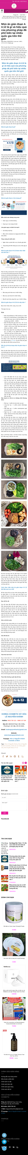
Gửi (5, 813)
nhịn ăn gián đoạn (9, 747)
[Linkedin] (11, 756)
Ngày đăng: (4, 41)
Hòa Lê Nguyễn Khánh (11, 744)
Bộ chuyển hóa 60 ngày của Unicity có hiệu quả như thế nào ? (17, 877)
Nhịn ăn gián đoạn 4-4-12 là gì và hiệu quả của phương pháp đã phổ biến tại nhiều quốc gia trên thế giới (18, 867)
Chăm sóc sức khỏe (16, 745)
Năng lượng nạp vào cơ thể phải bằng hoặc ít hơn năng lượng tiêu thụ (17, 886)
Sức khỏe (23, 14)
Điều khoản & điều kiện (7, 1079)
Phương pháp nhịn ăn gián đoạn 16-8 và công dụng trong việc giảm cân (17, 858)
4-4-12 (16, 747)
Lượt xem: (16, 41)
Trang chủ (16, 14)
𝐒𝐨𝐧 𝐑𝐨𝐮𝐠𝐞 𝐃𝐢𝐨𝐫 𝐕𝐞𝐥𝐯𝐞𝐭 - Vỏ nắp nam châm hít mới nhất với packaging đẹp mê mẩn (18, 844)
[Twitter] (7, 756)
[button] (26, 11)
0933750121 (23, 1)
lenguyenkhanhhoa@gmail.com (14, 1109)
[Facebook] (3, 756)
